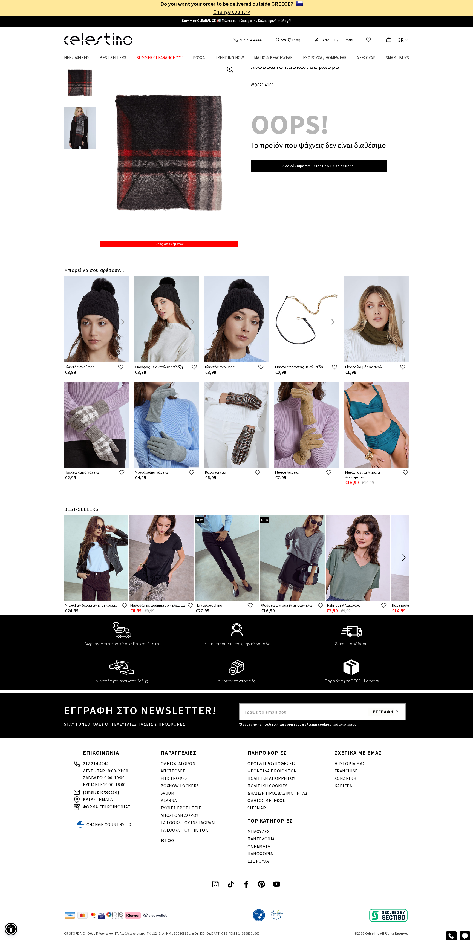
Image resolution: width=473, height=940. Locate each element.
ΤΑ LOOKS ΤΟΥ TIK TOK (184, 830)
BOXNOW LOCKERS (180, 785)
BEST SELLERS (113, 57)
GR (400, 40)
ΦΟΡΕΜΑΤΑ (258, 846)
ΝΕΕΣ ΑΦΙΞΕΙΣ (77, 57)
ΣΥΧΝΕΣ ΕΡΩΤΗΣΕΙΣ (181, 808)
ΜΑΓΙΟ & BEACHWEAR (273, 57)
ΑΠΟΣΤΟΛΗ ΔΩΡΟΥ (179, 815)
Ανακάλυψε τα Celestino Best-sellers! (318, 165)
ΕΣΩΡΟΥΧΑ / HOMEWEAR (325, 57)
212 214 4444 (95, 763)
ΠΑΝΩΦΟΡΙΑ (260, 853)
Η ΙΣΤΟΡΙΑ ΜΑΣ (349, 763)
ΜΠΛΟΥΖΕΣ (258, 831)
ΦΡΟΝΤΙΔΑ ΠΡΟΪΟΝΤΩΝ (272, 771)
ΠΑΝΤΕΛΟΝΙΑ (261, 838)
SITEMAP (256, 808)
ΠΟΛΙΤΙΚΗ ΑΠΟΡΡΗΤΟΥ (271, 778)
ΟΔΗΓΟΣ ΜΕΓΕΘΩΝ (266, 800)
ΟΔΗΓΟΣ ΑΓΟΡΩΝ (178, 763)
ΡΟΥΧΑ (199, 57)
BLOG (168, 840)
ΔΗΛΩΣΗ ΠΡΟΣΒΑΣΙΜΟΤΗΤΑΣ (277, 793)
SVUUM (168, 793)
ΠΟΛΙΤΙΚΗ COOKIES (267, 785)
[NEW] (227, 599)
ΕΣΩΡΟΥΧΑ (258, 861)
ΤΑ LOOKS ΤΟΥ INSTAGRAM (188, 822)
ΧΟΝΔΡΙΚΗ (345, 778)
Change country (231, 11)
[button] (10, 929)
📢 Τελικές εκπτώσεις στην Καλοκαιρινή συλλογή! (236, 20)
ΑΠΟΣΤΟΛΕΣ (173, 771)
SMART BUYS (397, 57)
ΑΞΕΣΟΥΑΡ (366, 57)
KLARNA (169, 800)
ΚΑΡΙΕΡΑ (343, 785)
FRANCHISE (346, 771)
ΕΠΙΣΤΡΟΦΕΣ (174, 778)
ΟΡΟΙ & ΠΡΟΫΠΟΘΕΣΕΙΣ (271, 763)
